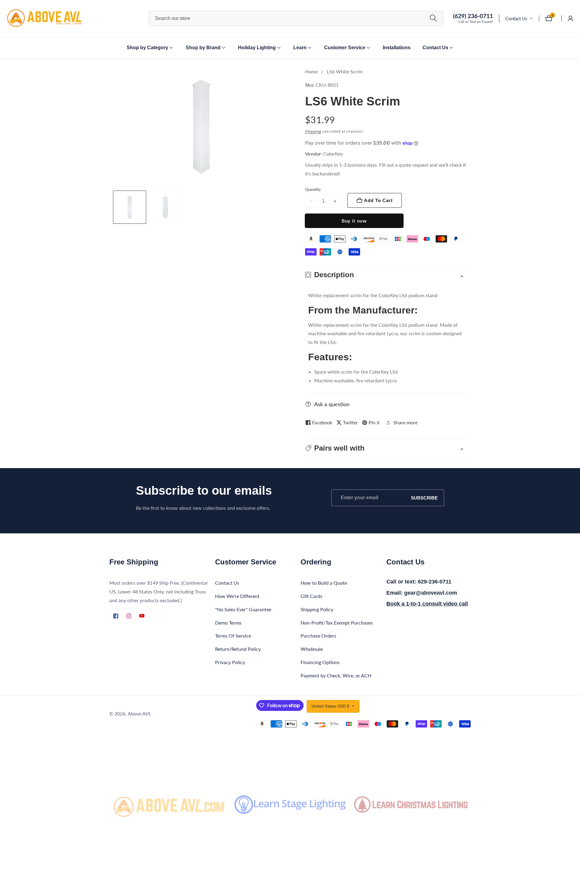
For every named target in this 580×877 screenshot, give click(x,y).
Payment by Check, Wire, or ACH (336, 675)
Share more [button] (405, 422)
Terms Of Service (233, 635)
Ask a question (332, 404)
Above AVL (139, 713)
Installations (397, 47)
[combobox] (296, 18)
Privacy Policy (230, 662)
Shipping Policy (317, 609)
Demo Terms (228, 622)
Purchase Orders (318, 635)
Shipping (313, 131)
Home (311, 71)
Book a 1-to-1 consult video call (427, 604)
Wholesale (312, 649)
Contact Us (516, 18)
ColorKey (333, 153)
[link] (169, 804)
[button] (147, 47)
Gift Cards (311, 596)
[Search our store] (433, 18)
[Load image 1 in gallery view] (129, 207)
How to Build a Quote (324, 583)
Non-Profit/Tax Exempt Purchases (337, 622)
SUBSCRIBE (424, 497)
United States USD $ (330, 706)
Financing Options (320, 662)
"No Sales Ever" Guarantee (243, 609)
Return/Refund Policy (238, 649)
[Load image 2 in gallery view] (165, 207)
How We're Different (237, 596)
